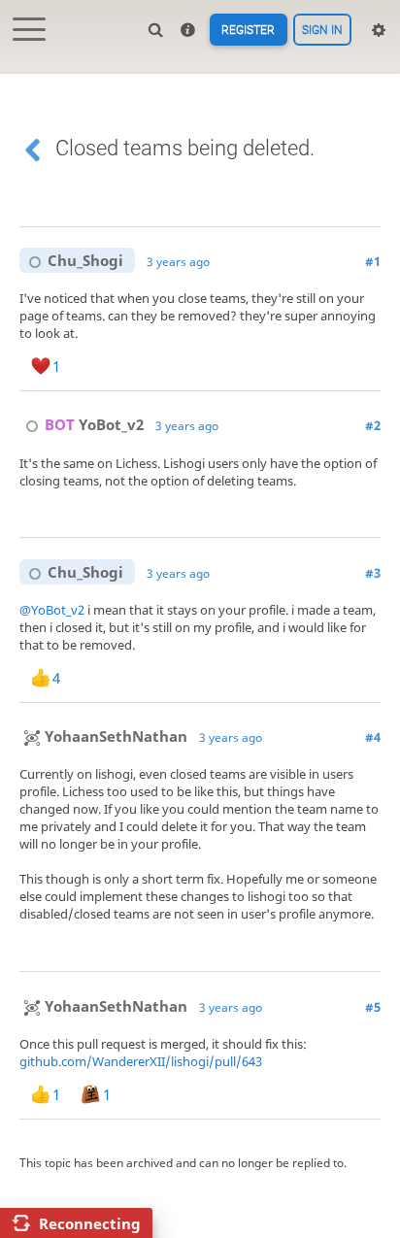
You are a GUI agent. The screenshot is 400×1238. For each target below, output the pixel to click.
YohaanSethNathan (116, 736)
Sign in (322, 30)
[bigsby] (260, 367)
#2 (373, 425)
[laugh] (175, 367)
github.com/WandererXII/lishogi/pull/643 (140, 1061)
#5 (373, 1007)
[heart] (209, 513)
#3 (373, 573)
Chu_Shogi (85, 260)
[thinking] (217, 367)
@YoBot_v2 (51, 610)
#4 (373, 737)
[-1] (133, 367)
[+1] (90, 367)
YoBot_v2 (94, 424)
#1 (373, 261)
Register (248, 30)
